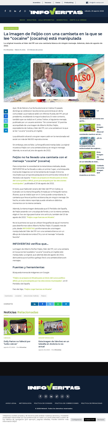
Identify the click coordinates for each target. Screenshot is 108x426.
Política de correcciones (67, 403)
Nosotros (31, 20)
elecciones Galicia (31, 296)
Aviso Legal (11, 403)
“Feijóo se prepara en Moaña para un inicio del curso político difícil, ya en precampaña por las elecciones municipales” (40, 180)
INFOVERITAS (29, 228)
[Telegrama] (6, 130)
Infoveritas (9, 50)
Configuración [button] (77, 419)
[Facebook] (6, 116)
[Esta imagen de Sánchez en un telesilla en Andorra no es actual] (54, 326)
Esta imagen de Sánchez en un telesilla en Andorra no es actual (53, 344)
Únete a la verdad (78, 20)
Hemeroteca (62, 20)
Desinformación (11, 28)
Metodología (25, 403)
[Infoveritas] (56, 11)
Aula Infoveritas (46, 20)
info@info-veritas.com (96, 2)
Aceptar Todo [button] (89, 419)
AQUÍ (14, 421)
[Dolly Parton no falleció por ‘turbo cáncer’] (19, 326)
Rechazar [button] (101, 419)
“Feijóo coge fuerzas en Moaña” (40, 217)
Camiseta (8, 296)
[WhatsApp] (6, 126)
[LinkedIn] (6, 111)
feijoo (43, 296)
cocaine (18, 296)
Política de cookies (43, 403)
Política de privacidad (91, 403)
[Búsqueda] (81, 11)
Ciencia (7, 338)
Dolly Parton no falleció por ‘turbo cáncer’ (17, 342)
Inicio (22, 20)
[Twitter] (6, 121)
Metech (44, 408)
